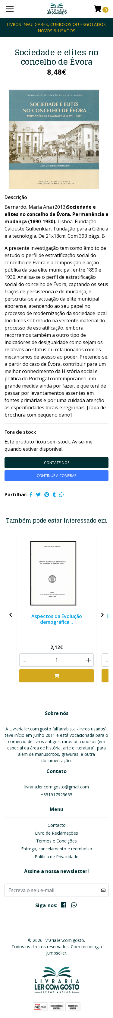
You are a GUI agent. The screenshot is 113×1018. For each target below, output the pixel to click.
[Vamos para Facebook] (63, 906)
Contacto (57, 825)
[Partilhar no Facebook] (31, 494)
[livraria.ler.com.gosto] (56, 9)
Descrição (16, 197)
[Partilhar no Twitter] (38, 494)
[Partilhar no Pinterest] (46, 494)
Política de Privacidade (56, 856)
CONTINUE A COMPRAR (57, 475)
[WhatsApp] (74, 906)
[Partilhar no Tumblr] (54, 494)
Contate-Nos (56, 462)
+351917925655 (56, 794)
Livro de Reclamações (56, 833)
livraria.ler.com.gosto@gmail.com (56, 787)
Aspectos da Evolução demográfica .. (56, 619)
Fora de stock (20, 432)
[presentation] (11, 615)
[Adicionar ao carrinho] (56, 675)
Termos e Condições (56, 841)
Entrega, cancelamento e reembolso (56, 849)
